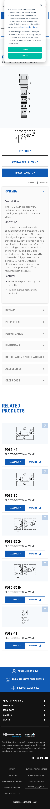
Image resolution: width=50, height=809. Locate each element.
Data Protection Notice (28, 27)
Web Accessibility (12, 794)
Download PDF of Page (24, 162)
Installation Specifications (23, 357)
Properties (12, 322)
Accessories (13, 368)
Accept (25, 49)
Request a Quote (24, 172)
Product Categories (28, 688)
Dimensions (12, 345)
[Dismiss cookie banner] (41, 5)
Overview (11, 191)
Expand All (32, 183)
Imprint (12, 769)
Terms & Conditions (36, 775)
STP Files (24, 151)
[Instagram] (37, 758)
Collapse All (43, 183)
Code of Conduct (36, 781)
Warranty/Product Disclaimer (36, 787)
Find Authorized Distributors (28, 679)
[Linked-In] (32, 758)
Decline (25, 56)
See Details (13, 462)
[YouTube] (46, 758)
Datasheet (34, 462)
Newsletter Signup (27, 671)
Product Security (12, 787)
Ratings (10, 310)
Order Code (12, 380)
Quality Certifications (12, 781)
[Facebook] (41, 758)
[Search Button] (4, 15)
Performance (14, 333)
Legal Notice (12, 775)
